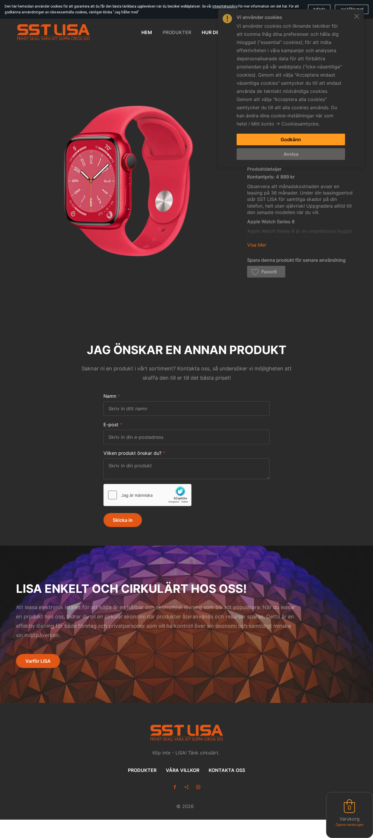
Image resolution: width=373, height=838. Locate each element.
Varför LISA (38, 661)
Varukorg (349, 819)
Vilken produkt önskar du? (132, 453)
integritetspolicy (224, 6)
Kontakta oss (227, 770)
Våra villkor (182, 770)
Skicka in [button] (123, 520)
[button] (266, 271)
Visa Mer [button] (256, 245)
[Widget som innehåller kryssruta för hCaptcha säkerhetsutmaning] (147, 495)
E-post (110, 424)
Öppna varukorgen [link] (349, 825)
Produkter (142, 770)
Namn (109, 396)
